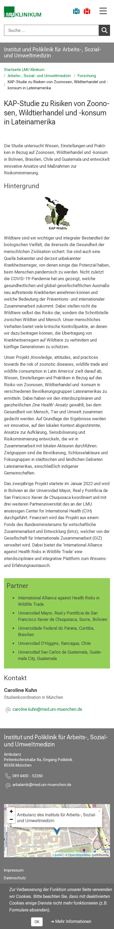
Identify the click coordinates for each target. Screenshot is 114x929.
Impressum (14, 870)
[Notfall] (87, 12)
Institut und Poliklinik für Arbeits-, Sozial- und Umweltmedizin (52, 52)
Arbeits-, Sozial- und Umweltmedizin (39, 76)
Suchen (104, 30)
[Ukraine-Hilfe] (76, 12)
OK (36, 922)
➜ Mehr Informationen (71, 921)
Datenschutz (15, 878)
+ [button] (11, 811)
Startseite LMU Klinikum (24, 70)
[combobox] (57, 30)
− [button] (11, 819)
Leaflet (58, 854)
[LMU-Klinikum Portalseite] (22, 11)
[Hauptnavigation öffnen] (103, 11)
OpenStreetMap (79, 854)
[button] (47, 709)
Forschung (87, 76)
